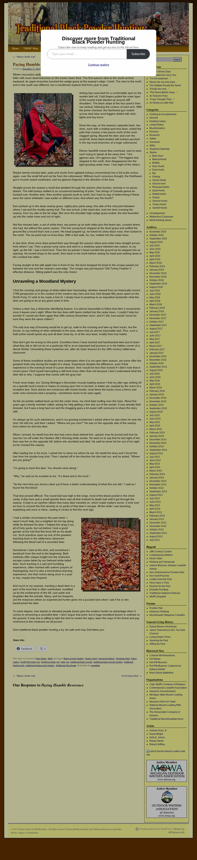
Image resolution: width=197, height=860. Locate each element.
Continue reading (98, 64)
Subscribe (138, 54)
